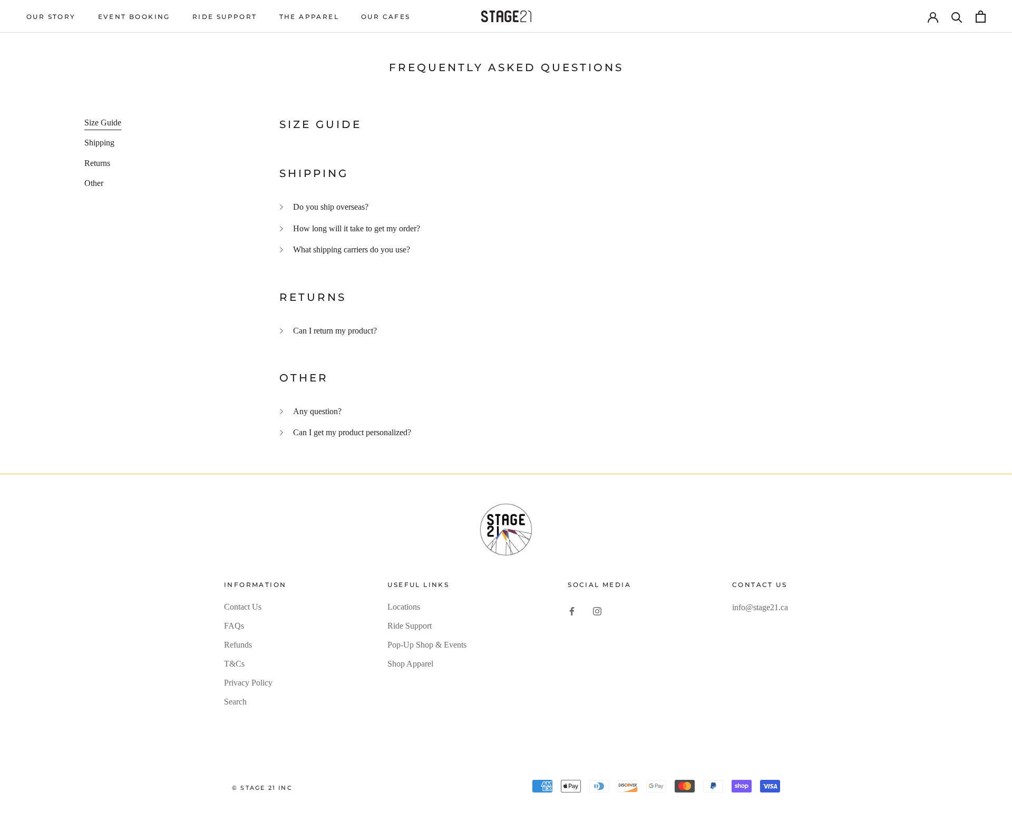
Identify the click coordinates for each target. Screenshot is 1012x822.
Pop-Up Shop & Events (426, 644)
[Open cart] (981, 17)
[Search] (956, 16)
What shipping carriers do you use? (351, 249)
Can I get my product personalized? (352, 432)
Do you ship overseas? (330, 206)
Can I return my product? (335, 330)
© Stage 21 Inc (262, 787)
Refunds (238, 644)
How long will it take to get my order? (356, 228)
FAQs (234, 625)
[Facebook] (572, 611)
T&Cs (234, 663)
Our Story (51, 17)
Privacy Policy (248, 682)
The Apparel (309, 17)
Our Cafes (386, 17)
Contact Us (242, 606)
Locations (403, 606)
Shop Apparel (410, 663)
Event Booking (134, 17)
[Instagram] (597, 611)
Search (235, 701)
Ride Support (224, 17)
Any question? (317, 411)
